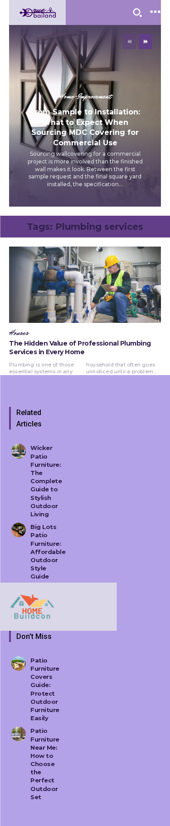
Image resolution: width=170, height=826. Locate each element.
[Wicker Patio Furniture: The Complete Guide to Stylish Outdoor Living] (18, 451)
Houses (19, 333)
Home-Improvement (85, 96)
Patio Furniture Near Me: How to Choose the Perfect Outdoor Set (44, 764)
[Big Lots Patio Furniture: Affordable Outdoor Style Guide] (18, 530)
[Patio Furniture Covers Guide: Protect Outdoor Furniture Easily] (18, 663)
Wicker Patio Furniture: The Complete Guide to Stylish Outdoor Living (46, 481)
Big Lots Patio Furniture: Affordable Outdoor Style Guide (47, 551)
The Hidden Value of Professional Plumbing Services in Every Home (80, 347)
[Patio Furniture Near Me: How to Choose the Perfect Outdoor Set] (18, 734)
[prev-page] (129, 41)
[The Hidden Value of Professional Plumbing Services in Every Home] (85, 285)
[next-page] (145, 41)
